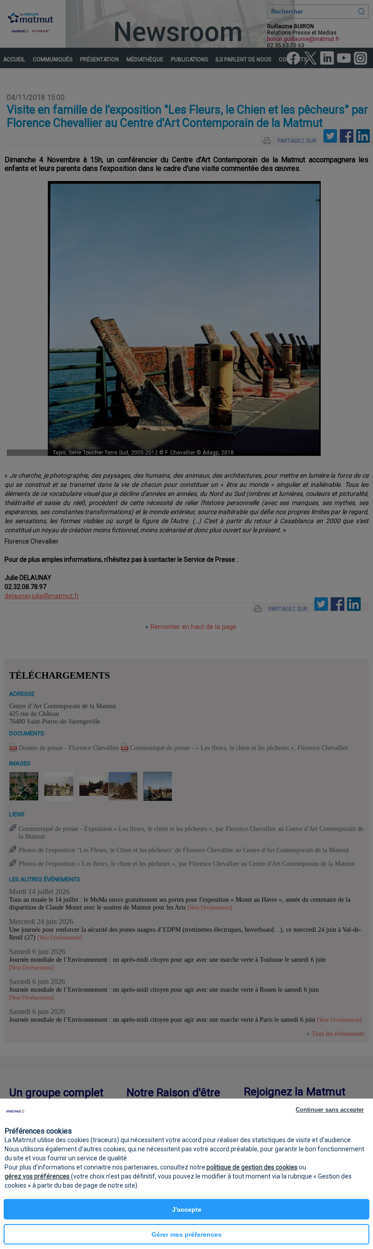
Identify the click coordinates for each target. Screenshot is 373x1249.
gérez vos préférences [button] (38, 1176)
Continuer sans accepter (330, 1109)
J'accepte (187, 1209)
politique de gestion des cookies (252, 1167)
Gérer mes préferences (186, 1234)
